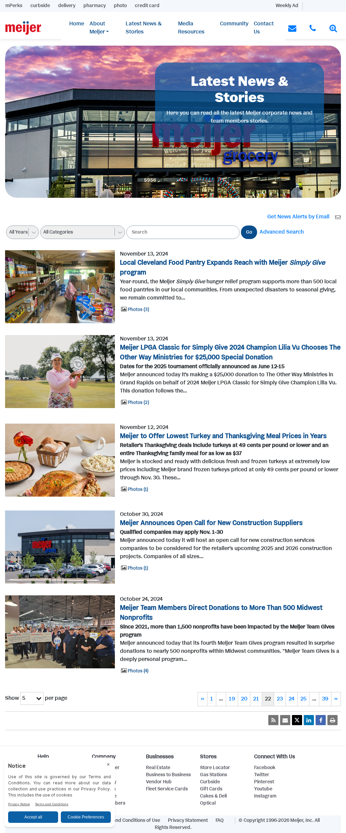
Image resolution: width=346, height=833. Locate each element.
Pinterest (264, 782)
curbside (40, 5)
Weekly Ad (287, 5)
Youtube (263, 789)
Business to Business (168, 774)
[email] (285, 720)
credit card (147, 5)
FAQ (220, 820)
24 (292, 699)
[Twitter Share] (297, 720)
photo (120, 5)
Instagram (265, 796)
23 (280, 699)
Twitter (261, 774)
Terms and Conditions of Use (129, 820)
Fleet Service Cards (167, 789)
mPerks (13, 5)
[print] (332, 720)
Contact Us (264, 28)
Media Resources (191, 28)
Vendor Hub (159, 782)
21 (256, 699)
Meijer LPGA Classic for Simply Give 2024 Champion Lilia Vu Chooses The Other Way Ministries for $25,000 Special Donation (230, 352)
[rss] (273, 720)
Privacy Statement (188, 820)
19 (232, 699)
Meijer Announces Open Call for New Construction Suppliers (211, 523)
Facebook (264, 767)
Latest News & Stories (144, 28)
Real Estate (158, 767)
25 (303, 699)
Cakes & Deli (213, 796)
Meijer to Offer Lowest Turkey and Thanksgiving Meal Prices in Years (223, 436)
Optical (208, 803)
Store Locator (215, 767)
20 (244, 699)
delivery (66, 5)
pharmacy (94, 5)
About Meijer (97, 28)
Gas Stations (213, 774)
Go (249, 232)
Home (76, 24)
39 (325, 699)
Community (234, 24)
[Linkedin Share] (309, 720)
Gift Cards (211, 789)
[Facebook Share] (321, 720)
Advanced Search (282, 232)
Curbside (210, 782)
